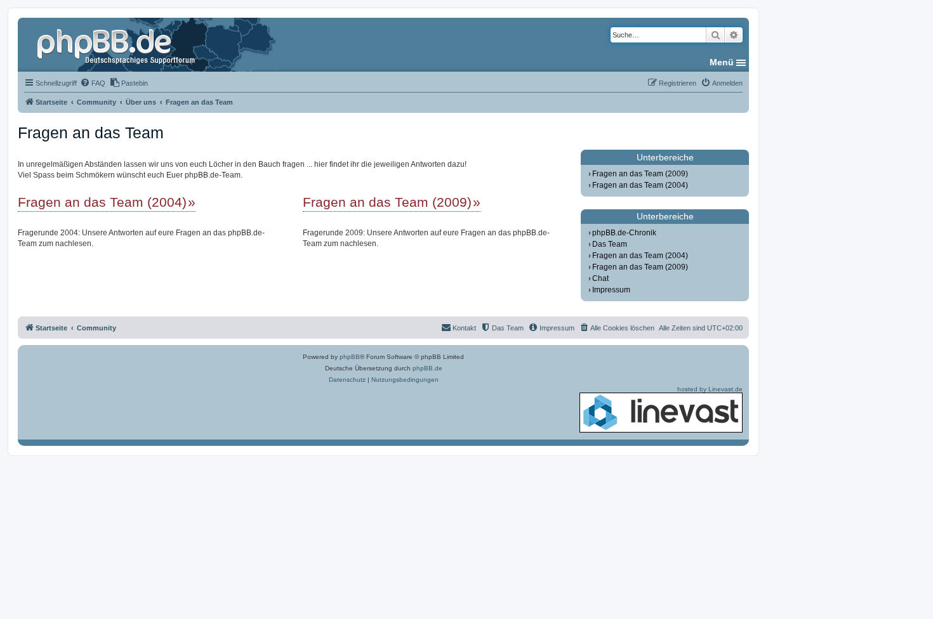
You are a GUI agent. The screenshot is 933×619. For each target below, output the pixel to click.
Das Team (609, 244)
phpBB (350, 356)
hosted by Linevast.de (710, 389)
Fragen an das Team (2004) (102, 202)
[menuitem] (92, 83)
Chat (600, 278)
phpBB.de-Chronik (624, 232)
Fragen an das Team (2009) (387, 202)
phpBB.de (427, 368)
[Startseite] (117, 44)
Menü (722, 62)
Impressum (611, 289)
